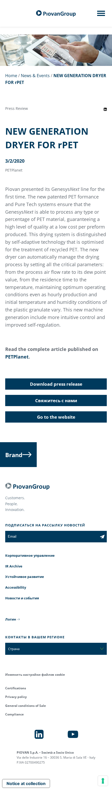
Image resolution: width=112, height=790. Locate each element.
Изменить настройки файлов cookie (35, 674)
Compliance (14, 714)
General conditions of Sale (25, 705)
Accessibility (15, 587)
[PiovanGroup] (56, 13)
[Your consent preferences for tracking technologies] (103, 781)
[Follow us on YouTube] (73, 734)
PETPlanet (17, 357)
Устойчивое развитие (24, 576)
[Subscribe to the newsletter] (102, 536)
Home (11, 75)
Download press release (56, 384)
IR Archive (13, 566)
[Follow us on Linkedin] (39, 734)
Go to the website (56, 417)
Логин (10, 619)
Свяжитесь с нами (56, 400)
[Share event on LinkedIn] (105, 109)
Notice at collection (26, 783)
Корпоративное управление (30, 555)
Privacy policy (16, 697)
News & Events (35, 75)
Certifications (15, 688)
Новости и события (22, 598)
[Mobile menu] (101, 15)
